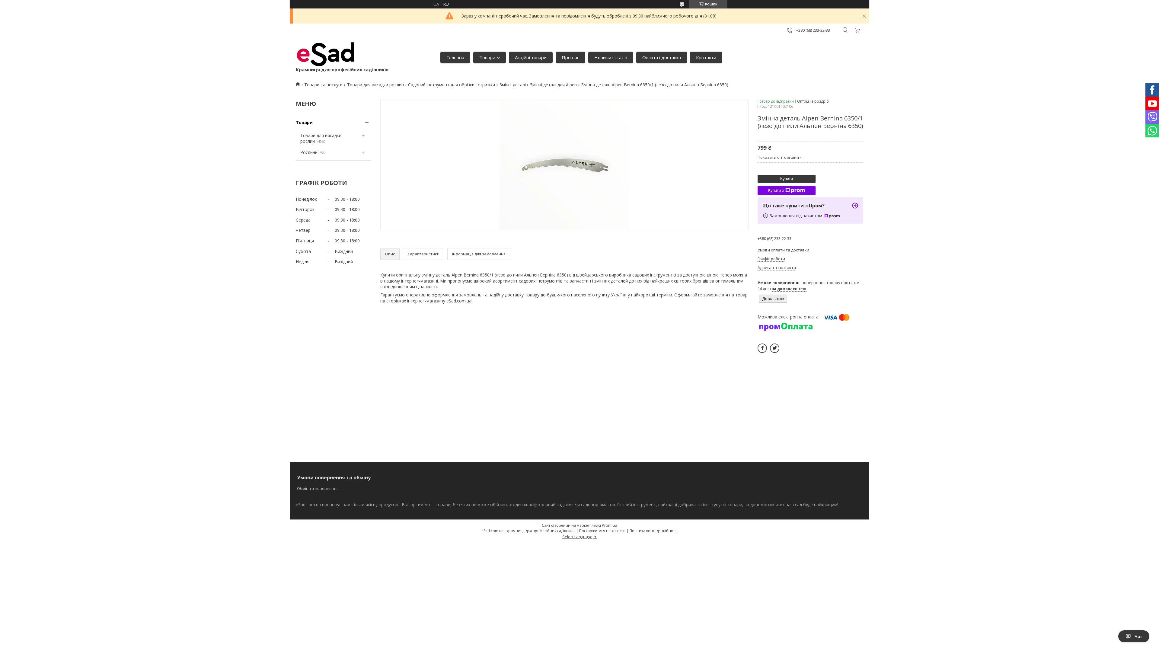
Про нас (570, 57)
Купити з (776, 190)
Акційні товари (531, 57)
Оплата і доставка (661, 57)
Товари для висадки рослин (375, 85)
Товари (487, 57)
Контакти (706, 57)
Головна (455, 57)
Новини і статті (610, 57)
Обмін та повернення (318, 488)
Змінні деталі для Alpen (553, 85)
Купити (786, 179)
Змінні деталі (513, 85)
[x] (774, 348)
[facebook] (762, 348)
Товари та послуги (323, 85)
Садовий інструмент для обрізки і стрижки (451, 85)
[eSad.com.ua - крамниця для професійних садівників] (326, 54)
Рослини (309, 152)
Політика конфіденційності (654, 530)
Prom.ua (609, 525)
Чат (1138, 636)
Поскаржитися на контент (602, 530)
